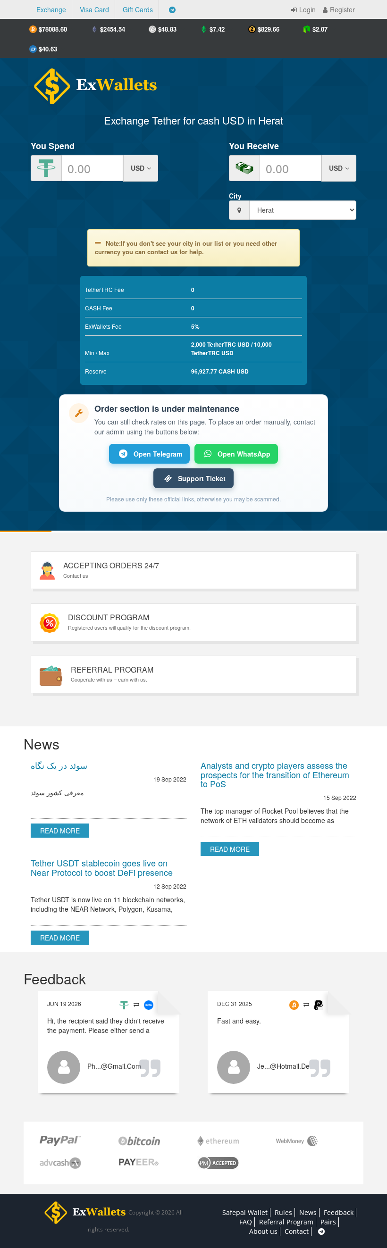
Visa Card (94, 9)
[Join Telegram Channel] (172, 9)
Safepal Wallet (245, 1212)
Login (307, 9)
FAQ (245, 1221)
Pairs (328, 1221)
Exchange (51, 9)
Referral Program (286, 1221)
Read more (60, 830)
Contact (297, 1231)
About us (263, 1231)
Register (342, 9)
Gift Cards (138, 9)
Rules (283, 1212)
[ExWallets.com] (91, 82)
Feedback (338, 1212)
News (308, 1212)
